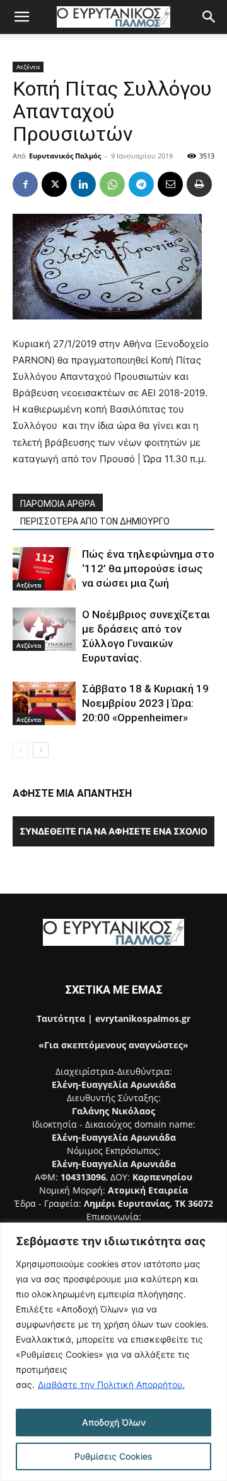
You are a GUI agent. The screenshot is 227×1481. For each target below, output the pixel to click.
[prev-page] (20, 750)
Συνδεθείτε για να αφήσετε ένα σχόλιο (113, 831)
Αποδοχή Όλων (114, 1422)
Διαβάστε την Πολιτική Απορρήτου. (111, 1384)
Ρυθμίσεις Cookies (113, 1456)
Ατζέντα (28, 66)
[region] (113, 1352)
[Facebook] (25, 184)
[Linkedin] (83, 184)
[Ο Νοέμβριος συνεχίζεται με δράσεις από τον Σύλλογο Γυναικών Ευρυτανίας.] (44, 629)
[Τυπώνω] (199, 184)
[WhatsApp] (112, 184)
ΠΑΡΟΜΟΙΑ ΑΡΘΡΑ (57, 504)
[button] (21, 17)
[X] (54, 184)
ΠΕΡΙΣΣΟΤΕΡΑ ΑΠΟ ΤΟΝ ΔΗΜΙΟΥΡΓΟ (95, 521)
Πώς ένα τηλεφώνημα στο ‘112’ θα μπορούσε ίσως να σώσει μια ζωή (148, 568)
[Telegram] (141, 184)
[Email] (170, 184)
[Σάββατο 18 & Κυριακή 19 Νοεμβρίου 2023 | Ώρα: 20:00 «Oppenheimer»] (44, 703)
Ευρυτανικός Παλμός (65, 155)
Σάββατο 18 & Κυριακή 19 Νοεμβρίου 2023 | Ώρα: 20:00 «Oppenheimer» (145, 703)
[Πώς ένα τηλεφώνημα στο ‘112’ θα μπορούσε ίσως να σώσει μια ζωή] (44, 569)
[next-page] (41, 750)
